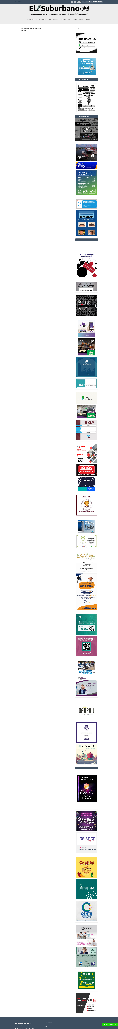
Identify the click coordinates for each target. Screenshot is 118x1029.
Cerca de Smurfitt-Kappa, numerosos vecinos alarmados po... (35, 1)
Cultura (81, 19)
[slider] (86, 139)
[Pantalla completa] (96, 139)
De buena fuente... (66, 19)
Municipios (55, 19)
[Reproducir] (77, 139)
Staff (46, 1026)
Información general (41, 19)
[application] (86, 129)
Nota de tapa (30, 19)
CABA (49, 19)
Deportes (75, 19)
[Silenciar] (94, 139)
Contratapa (88, 19)
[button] (86, 129)
